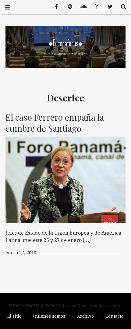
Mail (94, 7)
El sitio (14, 316)
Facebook (54, 7)
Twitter (108, 7)
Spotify (68, 7)
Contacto (114, 316)
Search (121, 7)
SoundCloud (81, 7)
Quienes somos (49, 316)
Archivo (85, 316)
